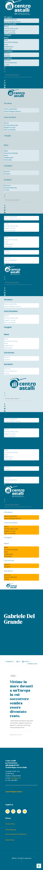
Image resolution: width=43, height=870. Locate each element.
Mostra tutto (33, 664)
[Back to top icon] (36, 865)
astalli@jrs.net (16, 778)
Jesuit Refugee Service (13, 792)
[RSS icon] (21, 862)
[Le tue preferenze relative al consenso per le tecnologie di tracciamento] (39, 866)
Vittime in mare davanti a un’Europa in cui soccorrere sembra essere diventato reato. (21, 698)
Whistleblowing (10, 830)
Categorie (9, 661)
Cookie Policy (9, 840)
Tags (17, 661)
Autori (26, 661)
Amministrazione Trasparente (16, 834)
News (13, 676)
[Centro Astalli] (18, 15)
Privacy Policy (10, 824)
